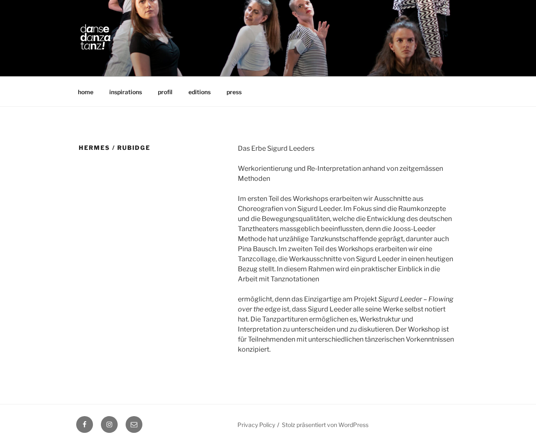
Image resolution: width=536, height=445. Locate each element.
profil (165, 91)
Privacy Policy (256, 424)
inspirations (125, 91)
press (234, 91)
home (85, 91)
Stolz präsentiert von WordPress (325, 424)
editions (199, 91)
